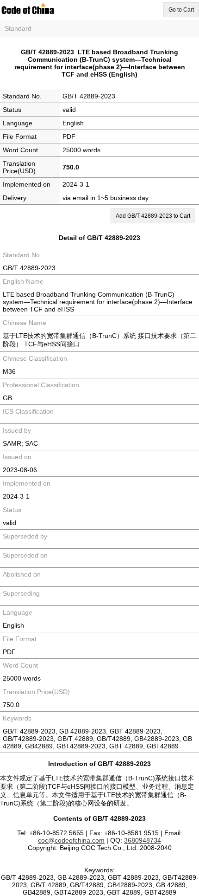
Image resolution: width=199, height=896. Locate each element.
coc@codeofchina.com (71, 840)
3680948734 (142, 840)
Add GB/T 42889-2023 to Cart (153, 216)
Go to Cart (181, 9)
